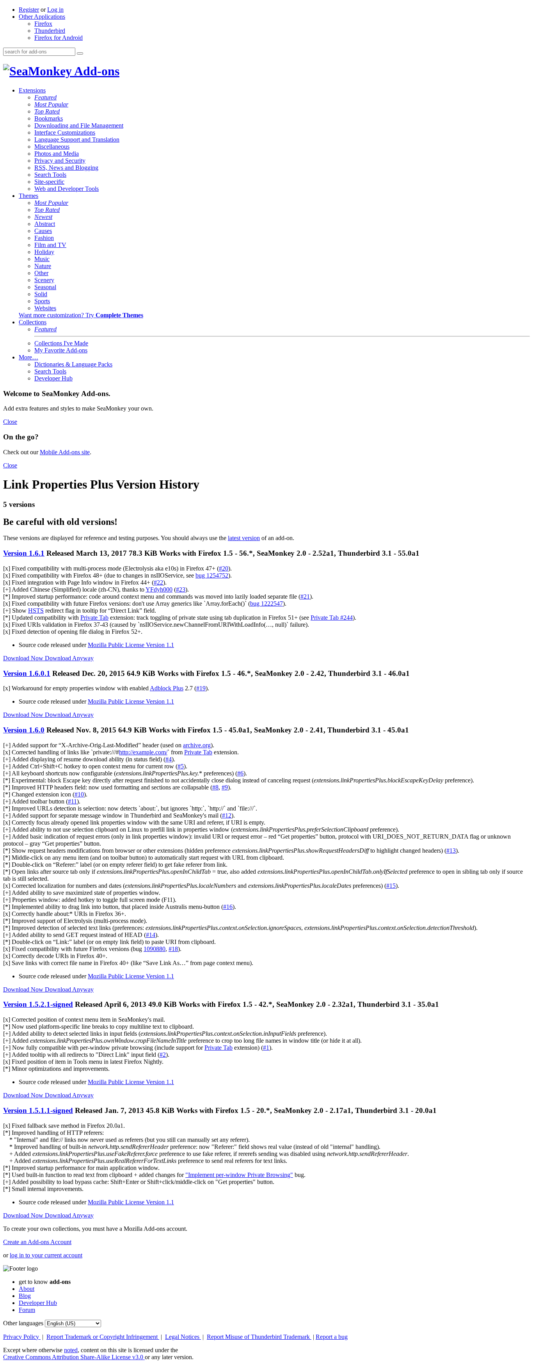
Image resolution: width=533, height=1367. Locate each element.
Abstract (44, 223)
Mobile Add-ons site (65, 452)
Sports (42, 301)
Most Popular (51, 104)
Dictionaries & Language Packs (73, 364)
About (26, 1288)
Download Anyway (69, 658)
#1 (266, 1047)
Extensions (32, 90)
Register (29, 9)
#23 (180, 589)
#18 (173, 949)
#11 (72, 801)
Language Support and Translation (76, 139)
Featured (45, 97)
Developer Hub (53, 378)
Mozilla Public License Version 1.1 (131, 645)
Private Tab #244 (332, 617)
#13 (451, 850)
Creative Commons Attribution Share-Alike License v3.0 (74, 1357)
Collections (32, 322)
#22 (158, 582)
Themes (28, 195)
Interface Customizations (64, 132)
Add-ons (95, 71)
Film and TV (50, 245)
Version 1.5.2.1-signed (38, 1004)
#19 (201, 688)
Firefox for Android (58, 37)
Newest (43, 216)
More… (28, 357)
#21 (305, 596)
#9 (225, 787)
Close (10, 421)
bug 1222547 (266, 603)
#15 (391, 885)
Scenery (44, 280)
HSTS (36, 610)
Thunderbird (49, 30)
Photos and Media (56, 153)
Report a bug (332, 1336)
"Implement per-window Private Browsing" (239, 1174)
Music (42, 259)
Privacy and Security (59, 160)
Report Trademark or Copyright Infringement (102, 1336)
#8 (215, 787)
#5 (181, 766)
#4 (168, 759)
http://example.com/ (143, 752)
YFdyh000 (159, 589)
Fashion (44, 238)
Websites (45, 308)
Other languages (23, 1323)
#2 (163, 1054)
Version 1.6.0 (23, 730)
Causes (43, 231)
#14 (150, 934)
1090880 (154, 949)
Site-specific (49, 181)
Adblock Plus (166, 688)
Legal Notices (183, 1336)
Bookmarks (48, 118)
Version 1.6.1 (23, 553)
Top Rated (47, 111)
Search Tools (50, 174)
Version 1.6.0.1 (26, 673)
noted (71, 1350)
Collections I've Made (61, 343)
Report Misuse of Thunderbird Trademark (259, 1336)
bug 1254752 (211, 575)
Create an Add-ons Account (37, 1242)
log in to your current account (46, 1255)
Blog (25, 1295)
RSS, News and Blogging (66, 167)
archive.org (197, 745)
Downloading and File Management (78, 125)
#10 (79, 794)
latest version (244, 538)
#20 (223, 568)
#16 (228, 906)
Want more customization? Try (81, 315)
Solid (40, 294)
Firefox (43, 23)
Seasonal (45, 287)
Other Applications (42, 16)
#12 (226, 815)
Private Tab (94, 617)
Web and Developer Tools (66, 188)
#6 (240, 773)
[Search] (80, 53)
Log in (55, 9)
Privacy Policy (22, 1336)
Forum (27, 1310)
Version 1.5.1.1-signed (38, 1110)
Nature (42, 266)
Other (41, 273)
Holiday (44, 252)
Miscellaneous (51, 146)
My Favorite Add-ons (60, 350)
